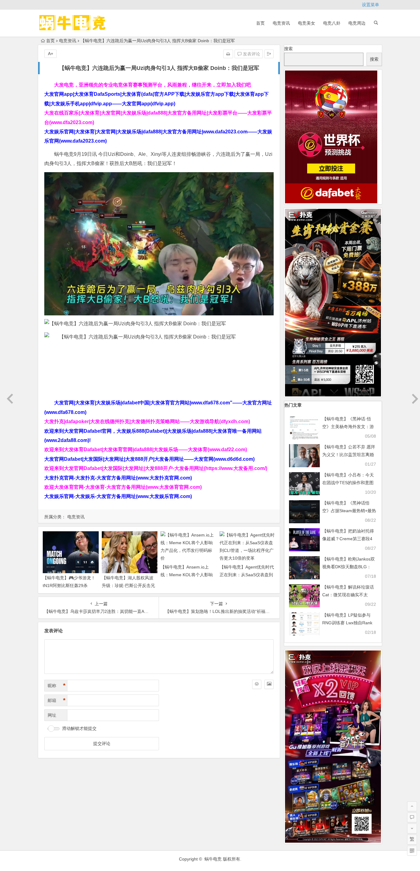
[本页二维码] (412, 851)
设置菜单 (370, 4)
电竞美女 (306, 23)
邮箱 (56, 700)
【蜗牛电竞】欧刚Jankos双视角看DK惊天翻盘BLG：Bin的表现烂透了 (348, 567)
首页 (260, 23)
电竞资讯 (281, 23)
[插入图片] (269, 684)
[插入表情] (256, 684)
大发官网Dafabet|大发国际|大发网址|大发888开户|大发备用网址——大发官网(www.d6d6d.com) (149, 459)
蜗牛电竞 (213, 859)
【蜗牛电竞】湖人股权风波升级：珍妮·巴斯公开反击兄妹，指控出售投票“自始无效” (129, 585)
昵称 (56, 685)
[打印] (228, 54)
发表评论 (251, 53)
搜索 (288, 48)
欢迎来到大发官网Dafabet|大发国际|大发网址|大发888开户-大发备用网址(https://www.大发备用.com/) (155, 468)
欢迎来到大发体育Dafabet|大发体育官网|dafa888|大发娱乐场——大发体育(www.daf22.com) (145, 449)
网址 (52, 715)
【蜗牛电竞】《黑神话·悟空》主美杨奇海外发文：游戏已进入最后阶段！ (348, 426)
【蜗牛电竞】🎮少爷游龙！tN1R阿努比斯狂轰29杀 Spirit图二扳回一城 (69, 585)
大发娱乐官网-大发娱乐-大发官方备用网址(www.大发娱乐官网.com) (118, 496)
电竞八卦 (331, 23)
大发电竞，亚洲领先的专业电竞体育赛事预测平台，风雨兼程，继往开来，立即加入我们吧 (152, 84)
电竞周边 (357, 23)
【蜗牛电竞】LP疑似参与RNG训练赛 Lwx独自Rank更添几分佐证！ (347, 623)
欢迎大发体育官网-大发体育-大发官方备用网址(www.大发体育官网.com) (123, 487)
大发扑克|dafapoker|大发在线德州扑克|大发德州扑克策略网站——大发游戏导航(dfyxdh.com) (147, 421)
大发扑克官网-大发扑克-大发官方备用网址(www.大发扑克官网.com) (118, 477)
